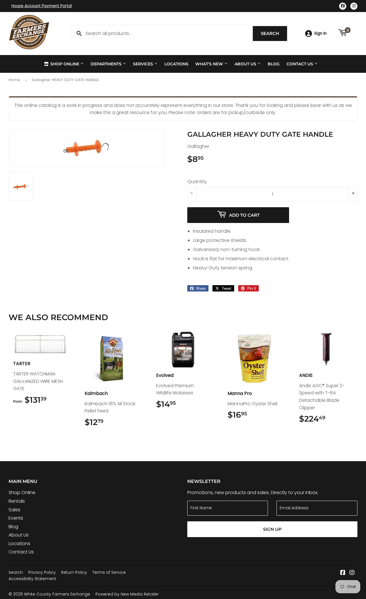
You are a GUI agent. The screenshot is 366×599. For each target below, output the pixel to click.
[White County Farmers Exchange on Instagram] (352, 573)
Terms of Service (109, 572)
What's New (209, 64)
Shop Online (64, 64)
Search (274, 33)
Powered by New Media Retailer (127, 594)
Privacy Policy (42, 572)
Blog (274, 64)
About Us (245, 64)
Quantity (197, 181)
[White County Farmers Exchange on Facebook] (342, 573)
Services (143, 64)
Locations (176, 64)
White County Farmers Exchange (57, 594)
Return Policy (74, 572)
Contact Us (300, 64)
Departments (107, 64)
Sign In (320, 33)
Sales (14, 509)
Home (14, 80)
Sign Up (272, 529)
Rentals (17, 501)
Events (16, 518)
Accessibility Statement (32, 579)
